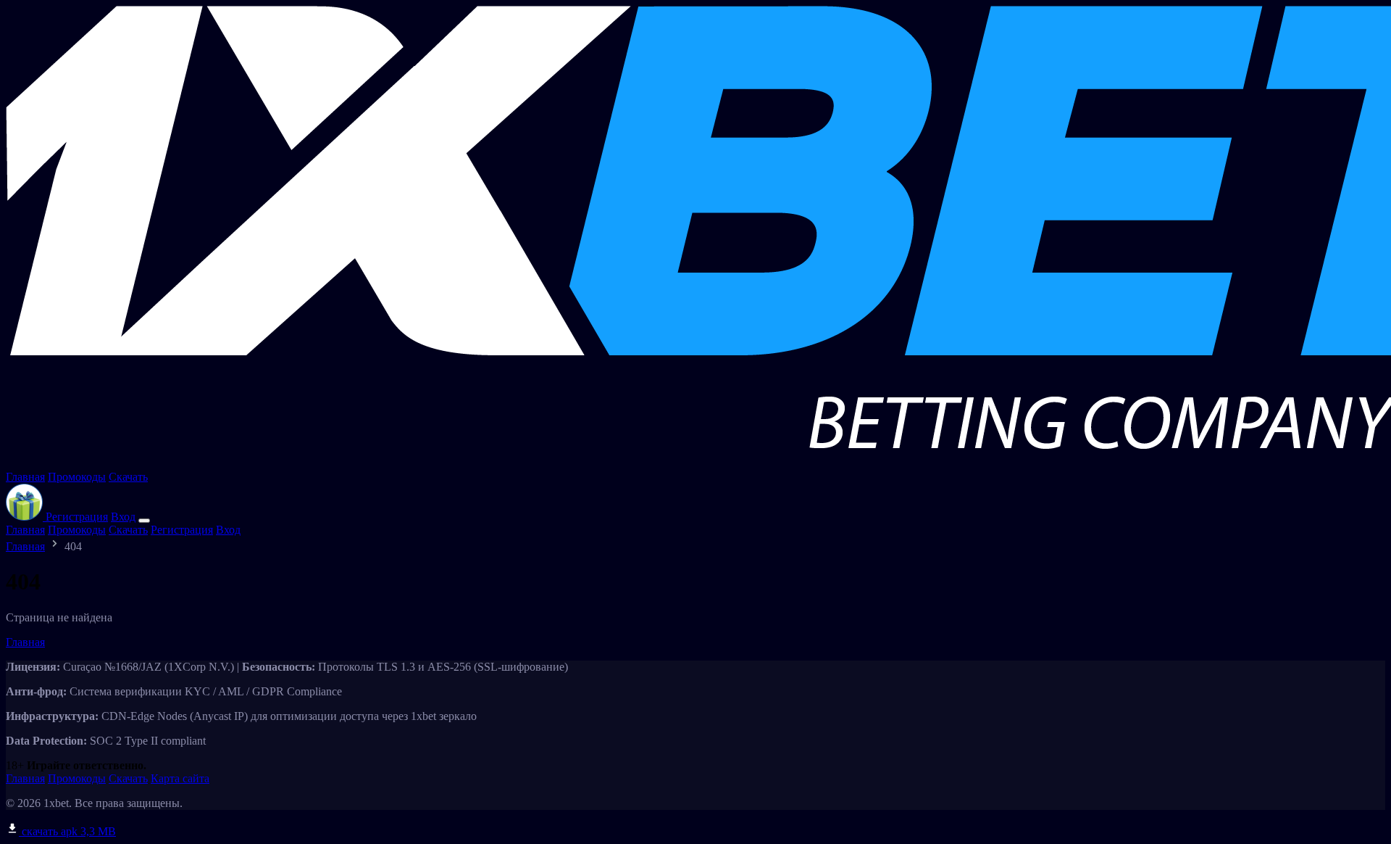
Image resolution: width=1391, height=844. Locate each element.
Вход (123, 516)
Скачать (128, 477)
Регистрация (77, 516)
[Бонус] (26, 516)
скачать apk (67, 831)
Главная (25, 477)
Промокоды (77, 477)
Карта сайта (180, 778)
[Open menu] (144, 520)
